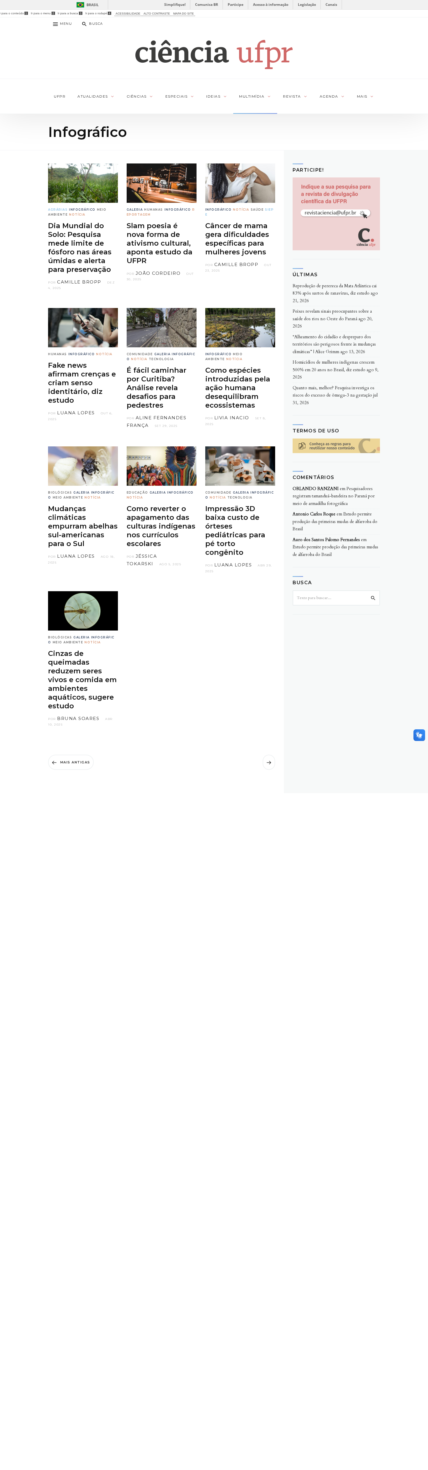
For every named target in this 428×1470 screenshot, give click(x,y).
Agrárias (58, 210)
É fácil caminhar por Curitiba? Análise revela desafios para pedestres (156, 387)
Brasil (92, 4)
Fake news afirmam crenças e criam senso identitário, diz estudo (82, 382)
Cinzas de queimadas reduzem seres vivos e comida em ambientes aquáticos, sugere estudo (82, 679)
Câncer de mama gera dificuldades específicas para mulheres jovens (237, 238)
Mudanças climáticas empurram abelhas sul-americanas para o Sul (83, 526)
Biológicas (60, 492)
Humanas (153, 210)
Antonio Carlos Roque (314, 514)
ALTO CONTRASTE (157, 13)
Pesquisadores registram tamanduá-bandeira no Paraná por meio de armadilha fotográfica (334, 496)
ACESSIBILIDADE (128, 13)
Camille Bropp (79, 282)
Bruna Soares (78, 718)
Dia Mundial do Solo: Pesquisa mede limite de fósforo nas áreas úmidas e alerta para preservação (80, 247)
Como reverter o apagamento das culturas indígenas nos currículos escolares (161, 526)
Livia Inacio (231, 417)
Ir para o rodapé (97, 13)
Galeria (135, 210)
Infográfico (82, 210)
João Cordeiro (158, 273)
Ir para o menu (42, 13)
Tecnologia (161, 359)
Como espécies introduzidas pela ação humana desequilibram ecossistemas (237, 387)
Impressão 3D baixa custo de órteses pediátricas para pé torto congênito (235, 530)
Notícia (77, 214)
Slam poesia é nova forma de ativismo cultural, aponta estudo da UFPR (159, 243)
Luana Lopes (76, 413)
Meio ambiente (68, 497)
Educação (137, 492)
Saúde (257, 210)
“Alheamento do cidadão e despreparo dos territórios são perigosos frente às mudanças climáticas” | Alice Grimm (334, 344)
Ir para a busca (69, 13)
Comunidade (140, 354)
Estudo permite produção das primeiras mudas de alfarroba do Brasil (335, 521)
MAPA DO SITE (183, 13)
